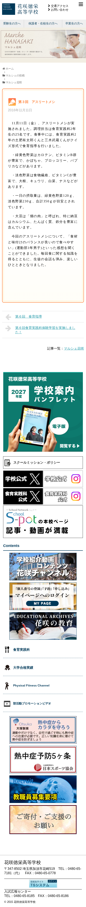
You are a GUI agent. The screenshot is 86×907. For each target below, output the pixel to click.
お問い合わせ (59, 9)
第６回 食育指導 (28, 316)
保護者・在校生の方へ (43, 23)
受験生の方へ (12, 23)
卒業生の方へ (74, 23)
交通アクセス (59, 6)
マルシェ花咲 (74, 348)
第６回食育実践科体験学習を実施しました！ (45, 330)
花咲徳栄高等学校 (24, 901)
